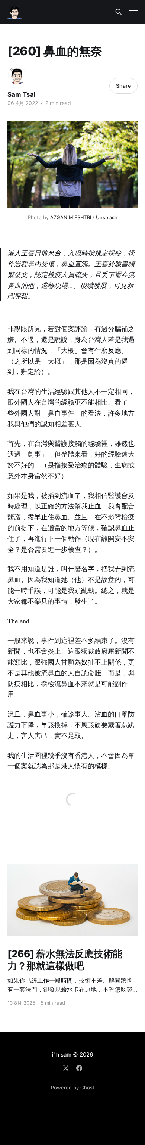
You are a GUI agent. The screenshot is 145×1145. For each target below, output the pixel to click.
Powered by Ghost (72, 1087)
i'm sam (61, 1054)
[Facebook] (79, 1068)
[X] (66, 1068)
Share (123, 86)
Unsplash (106, 217)
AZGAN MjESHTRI (70, 217)
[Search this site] (119, 12)
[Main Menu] (133, 12)
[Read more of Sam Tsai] (17, 75)
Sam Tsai (21, 94)
